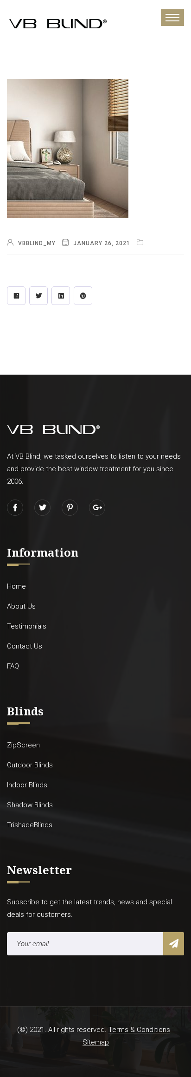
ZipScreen (23, 745)
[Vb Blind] (58, 23)
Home (16, 586)
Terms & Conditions (139, 1029)
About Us (21, 606)
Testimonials (26, 626)
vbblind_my (37, 243)
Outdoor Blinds (30, 765)
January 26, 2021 (101, 243)
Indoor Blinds (27, 785)
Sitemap (96, 1042)
